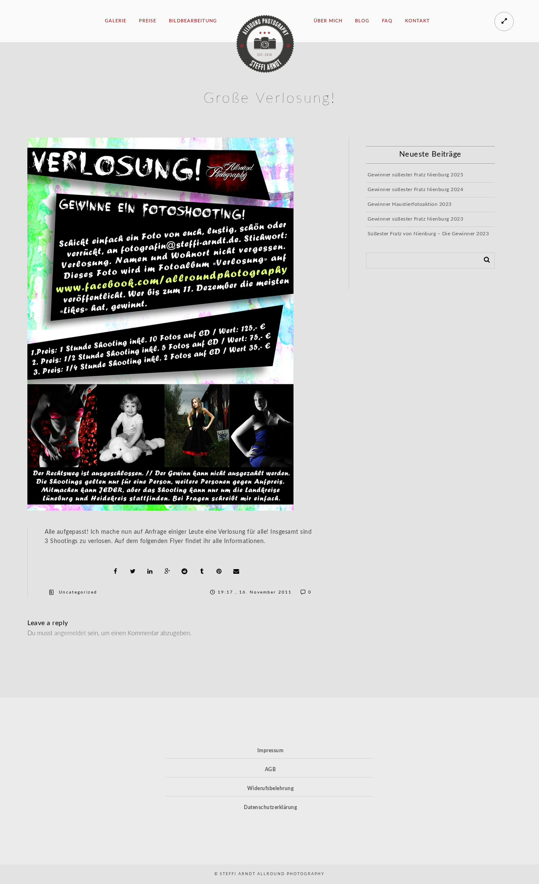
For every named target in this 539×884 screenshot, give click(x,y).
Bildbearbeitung (193, 21)
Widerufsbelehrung (270, 788)
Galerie (115, 21)
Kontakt (417, 21)
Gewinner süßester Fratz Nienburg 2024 (416, 189)
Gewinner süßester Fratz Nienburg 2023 (416, 218)
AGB (270, 769)
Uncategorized (78, 592)
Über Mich (328, 21)
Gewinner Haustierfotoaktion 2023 (410, 204)
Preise (147, 21)
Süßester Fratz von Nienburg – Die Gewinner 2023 (428, 233)
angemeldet (70, 633)
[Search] (483, 259)
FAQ (387, 21)
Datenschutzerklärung (270, 807)
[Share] (115, 571)
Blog (362, 21)
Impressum (270, 750)
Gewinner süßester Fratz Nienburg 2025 (416, 174)
